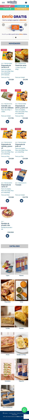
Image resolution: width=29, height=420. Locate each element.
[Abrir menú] (3, 2)
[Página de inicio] (12, 2)
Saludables (6, 9)
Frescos (6, 6)
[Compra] (26, 2)
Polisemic (23, 416)
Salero (18, 416)
